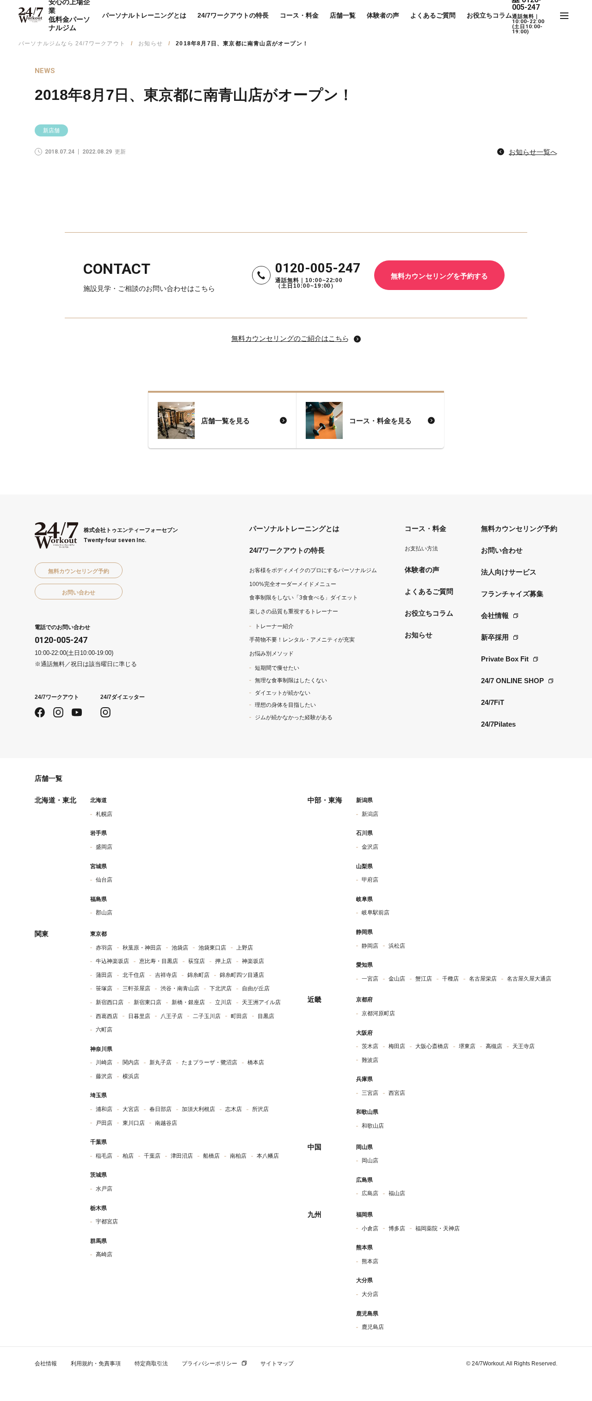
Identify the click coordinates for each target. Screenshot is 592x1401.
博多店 (396, 1228)
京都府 (364, 999)
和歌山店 (373, 1126)
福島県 (98, 899)
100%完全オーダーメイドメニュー (292, 584)
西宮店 (396, 1093)
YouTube (77, 712)
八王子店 (171, 1016)
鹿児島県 (367, 1313)
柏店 (128, 1156)
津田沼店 (182, 1156)
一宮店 (370, 978)
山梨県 (364, 866)
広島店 (370, 1193)
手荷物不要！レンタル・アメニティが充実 (302, 639)
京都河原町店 (378, 1013)
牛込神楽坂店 (112, 961)
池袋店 (180, 947)
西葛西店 (107, 1016)
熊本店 (370, 1261)
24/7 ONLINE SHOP (512, 681)
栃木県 (98, 1208)
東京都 (98, 934)
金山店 (396, 978)
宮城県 (98, 866)
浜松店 (396, 946)
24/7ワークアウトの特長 (233, 15)
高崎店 (104, 1254)
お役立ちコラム (489, 15)
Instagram (58, 712)
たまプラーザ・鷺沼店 (209, 1062)
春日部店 (160, 1109)
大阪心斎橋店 (432, 1046)
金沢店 (370, 847)
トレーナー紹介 (274, 626)
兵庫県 (364, 1079)
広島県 (364, 1180)
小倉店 (370, 1228)
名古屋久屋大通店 (529, 978)
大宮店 (131, 1109)
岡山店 (370, 1160)
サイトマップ (277, 1363)
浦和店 (104, 1109)
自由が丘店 (256, 988)
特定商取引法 (151, 1363)
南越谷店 (166, 1123)
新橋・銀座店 (188, 1002)
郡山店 (104, 912)
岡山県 (364, 1147)
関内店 (131, 1062)
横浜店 (131, 1076)
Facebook (40, 712)
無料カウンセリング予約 (519, 528)
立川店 (223, 1002)
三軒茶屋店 (136, 988)
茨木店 (370, 1046)
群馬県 (98, 1241)
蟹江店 (423, 978)
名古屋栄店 (483, 978)
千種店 (450, 978)
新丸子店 (160, 1062)
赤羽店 (104, 947)
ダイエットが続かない (282, 693)
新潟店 (370, 814)
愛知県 (364, 965)
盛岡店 (104, 847)
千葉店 (152, 1156)
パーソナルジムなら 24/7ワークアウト (71, 43)
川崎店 (104, 1062)
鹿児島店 (373, 1327)
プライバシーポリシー (209, 1363)
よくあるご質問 (433, 15)
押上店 (223, 961)
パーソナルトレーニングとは (144, 15)
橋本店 (255, 1062)
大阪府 (364, 1033)
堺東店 (467, 1046)
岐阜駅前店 (375, 912)
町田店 (239, 1016)
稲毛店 (104, 1156)
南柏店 (238, 1156)
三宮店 (370, 1093)
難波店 (370, 1060)
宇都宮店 (107, 1221)
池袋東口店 (212, 947)
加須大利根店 (198, 1109)
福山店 (396, 1193)
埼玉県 (98, 1095)
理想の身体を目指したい (285, 705)
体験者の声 (383, 15)
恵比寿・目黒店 (158, 961)
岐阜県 (364, 899)
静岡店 (370, 946)
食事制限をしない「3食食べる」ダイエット (303, 597)
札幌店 (104, 814)
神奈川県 (101, 1049)
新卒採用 (495, 637)
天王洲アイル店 (261, 1002)
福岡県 (364, 1214)
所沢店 (260, 1109)
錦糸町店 (198, 975)
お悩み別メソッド (271, 653)
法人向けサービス (508, 572)
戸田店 (104, 1123)
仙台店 (104, 879)
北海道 (98, 800)
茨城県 (98, 1175)
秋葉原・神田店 (142, 947)
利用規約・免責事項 (96, 1363)
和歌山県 (367, 1112)
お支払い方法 (421, 548)
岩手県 (98, 833)
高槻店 (494, 1046)
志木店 (233, 1109)
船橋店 (211, 1156)
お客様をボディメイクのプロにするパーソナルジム (313, 570)
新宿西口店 (109, 1002)
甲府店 (370, 879)
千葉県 (98, 1142)
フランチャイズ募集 (512, 594)
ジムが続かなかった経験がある (294, 717)
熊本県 (364, 1247)
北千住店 (134, 975)
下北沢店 (221, 988)
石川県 (364, 833)
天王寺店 (523, 1046)
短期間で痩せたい (277, 668)
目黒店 (266, 1016)
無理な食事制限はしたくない (291, 680)
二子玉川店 (207, 1016)
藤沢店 (104, 1076)
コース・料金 (299, 15)
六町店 (104, 1029)
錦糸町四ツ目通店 (242, 975)
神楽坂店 (253, 961)
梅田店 (396, 1046)
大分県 (364, 1280)
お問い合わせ (502, 550)
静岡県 (364, 932)
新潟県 (364, 800)
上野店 (244, 947)
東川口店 (134, 1123)
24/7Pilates (498, 724)
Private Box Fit (505, 659)
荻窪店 (196, 961)
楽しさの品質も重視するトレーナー (293, 611)
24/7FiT (492, 702)
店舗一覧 (343, 15)
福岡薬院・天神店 (437, 1228)
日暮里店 (139, 1016)
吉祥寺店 (166, 975)
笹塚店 (104, 988)
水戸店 (104, 1188)
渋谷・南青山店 (179, 988)
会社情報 (495, 615)
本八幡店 (268, 1156)
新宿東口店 (147, 1002)
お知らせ (150, 43)
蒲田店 (104, 975)
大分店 (370, 1294)
